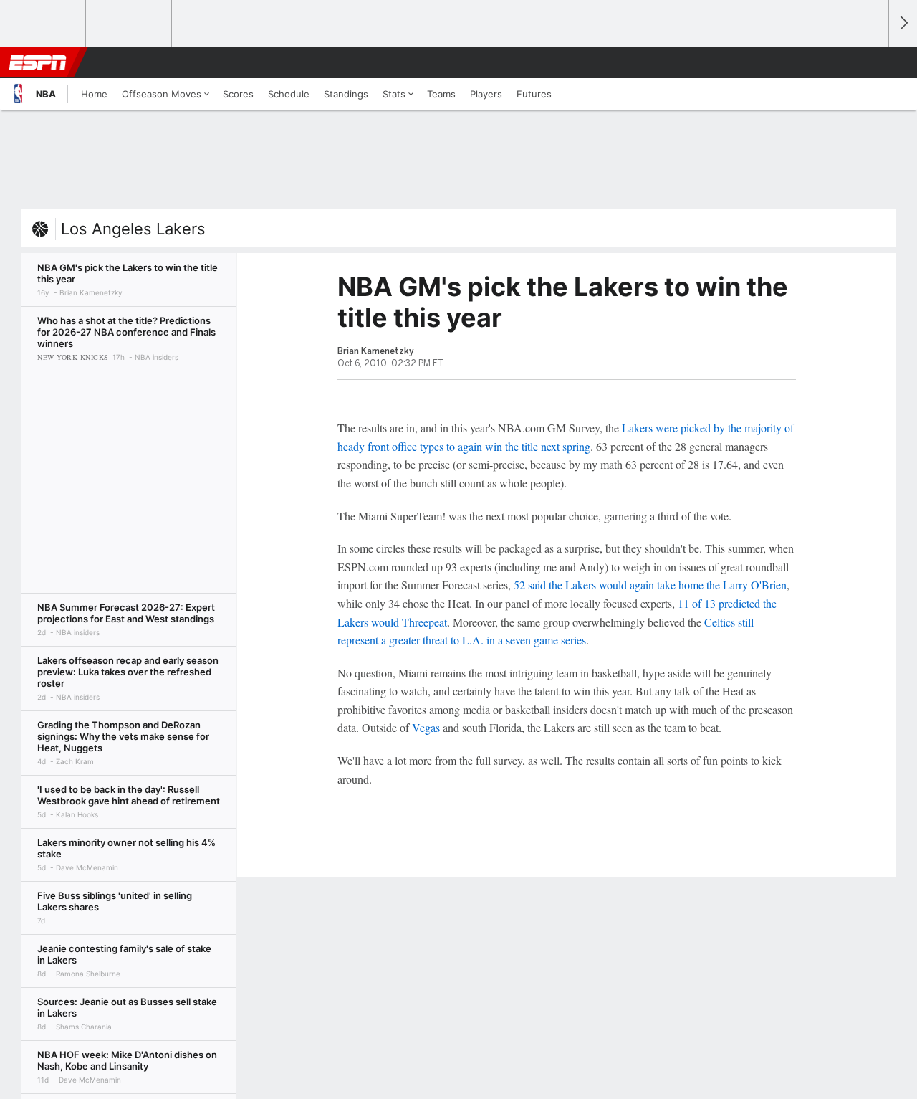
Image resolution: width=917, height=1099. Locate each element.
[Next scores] (902, 23)
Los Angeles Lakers (133, 228)
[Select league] (43, 23)
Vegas (426, 727)
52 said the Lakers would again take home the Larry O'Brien (650, 584)
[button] (871, 62)
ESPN (38, 62)
